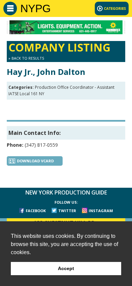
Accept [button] (66, 268)
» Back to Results (26, 58)
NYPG (35, 8)
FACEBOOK (36, 210)
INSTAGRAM (101, 210)
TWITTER (67, 210)
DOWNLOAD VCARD (35, 160)
